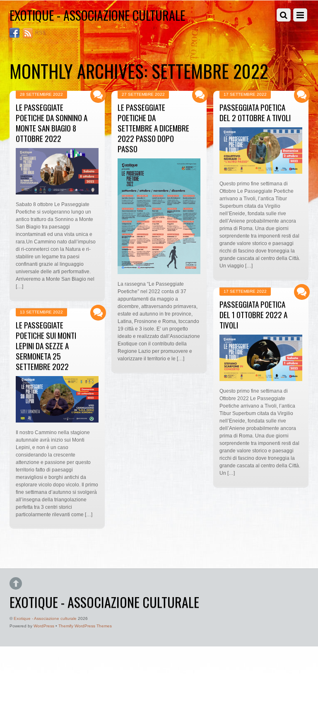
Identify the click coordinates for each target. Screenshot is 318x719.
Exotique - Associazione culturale (45, 618)
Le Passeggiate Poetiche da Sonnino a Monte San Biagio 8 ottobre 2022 (51, 122)
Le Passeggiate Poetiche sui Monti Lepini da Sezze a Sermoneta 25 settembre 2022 (46, 345)
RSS (40, 33)
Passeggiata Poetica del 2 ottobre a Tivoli (255, 112)
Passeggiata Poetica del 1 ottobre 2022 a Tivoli (253, 314)
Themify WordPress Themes (85, 626)
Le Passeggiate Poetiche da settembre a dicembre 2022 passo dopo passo (153, 128)
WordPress (44, 626)
